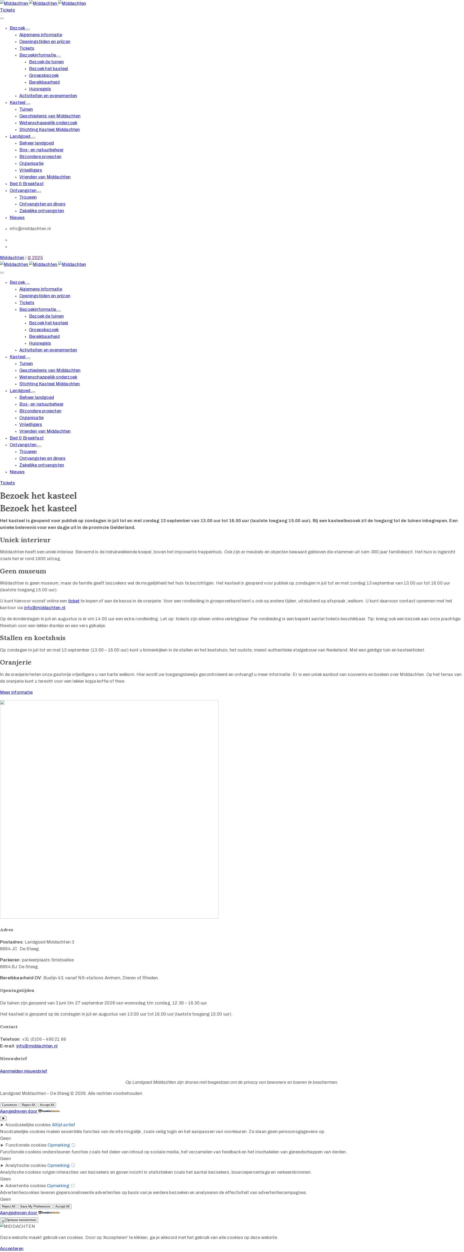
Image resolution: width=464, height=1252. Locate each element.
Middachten (12, 257)
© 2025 (35, 257)
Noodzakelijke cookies (28, 1124)
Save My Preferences (35, 1206)
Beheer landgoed (36, 143)
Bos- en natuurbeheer (41, 149)
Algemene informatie (40, 34)
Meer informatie (16, 692)
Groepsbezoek (44, 75)
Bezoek (18, 28)
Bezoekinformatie (38, 55)
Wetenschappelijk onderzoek (48, 122)
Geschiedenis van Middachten (49, 116)
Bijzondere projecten (40, 156)
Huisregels (40, 89)
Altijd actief (63, 1124)
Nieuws (17, 217)
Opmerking (59, 1145)
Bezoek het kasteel (48, 68)
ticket (74, 601)
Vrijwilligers (30, 170)
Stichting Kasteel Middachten (49, 129)
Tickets (26, 48)
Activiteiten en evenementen (48, 95)
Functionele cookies (26, 1145)
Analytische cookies (25, 1165)
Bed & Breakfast (27, 183)
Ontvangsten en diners (42, 204)
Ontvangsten (23, 190)
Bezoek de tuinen (46, 61)
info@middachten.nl (44, 607)
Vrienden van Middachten (45, 177)
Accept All (47, 1105)
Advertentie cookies (25, 1185)
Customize (9, 1105)
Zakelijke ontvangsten (41, 210)
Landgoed (20, 136)
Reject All (28, 1105)
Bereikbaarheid (44, 82)
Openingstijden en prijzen (44, 41)
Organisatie (31, 163)
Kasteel (18, 102)
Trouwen (28, 197)
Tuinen (26, 109)
